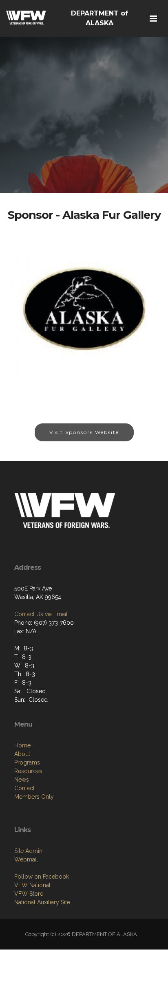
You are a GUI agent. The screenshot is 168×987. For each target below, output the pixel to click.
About (22, 754)
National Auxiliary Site (42, 902)
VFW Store (28, 893)
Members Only (34, 796)
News (21, 779)
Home (22, 745)
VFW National (32, 885)
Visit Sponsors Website (84, 432)
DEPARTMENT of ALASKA (99, 18)
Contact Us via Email (41, 614)
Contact (24, 788)
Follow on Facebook (41, 876)
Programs (27, 762)
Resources (28, 771)
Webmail (26, 859)
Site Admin (28, 851)
